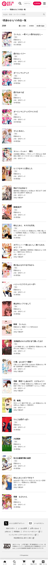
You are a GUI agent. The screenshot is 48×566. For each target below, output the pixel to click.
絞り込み (41, 26)
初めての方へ (10, 528)
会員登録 (37, 3)
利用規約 (17, 531)
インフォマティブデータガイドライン (21, 535)
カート (24, 564)
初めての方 (34, 564)
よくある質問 (22, 528)
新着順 (31, 26)
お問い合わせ (34, 528)
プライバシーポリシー (31, 532)
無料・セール (43, 564)
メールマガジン (39, 523)
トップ (5, 564)
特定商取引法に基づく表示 (24, 538)
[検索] (20, 3)
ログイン (27, 3)
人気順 (23, 26)
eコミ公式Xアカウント (15, 523)
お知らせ (8, 531)
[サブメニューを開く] (44, 3)
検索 (14, 564)
